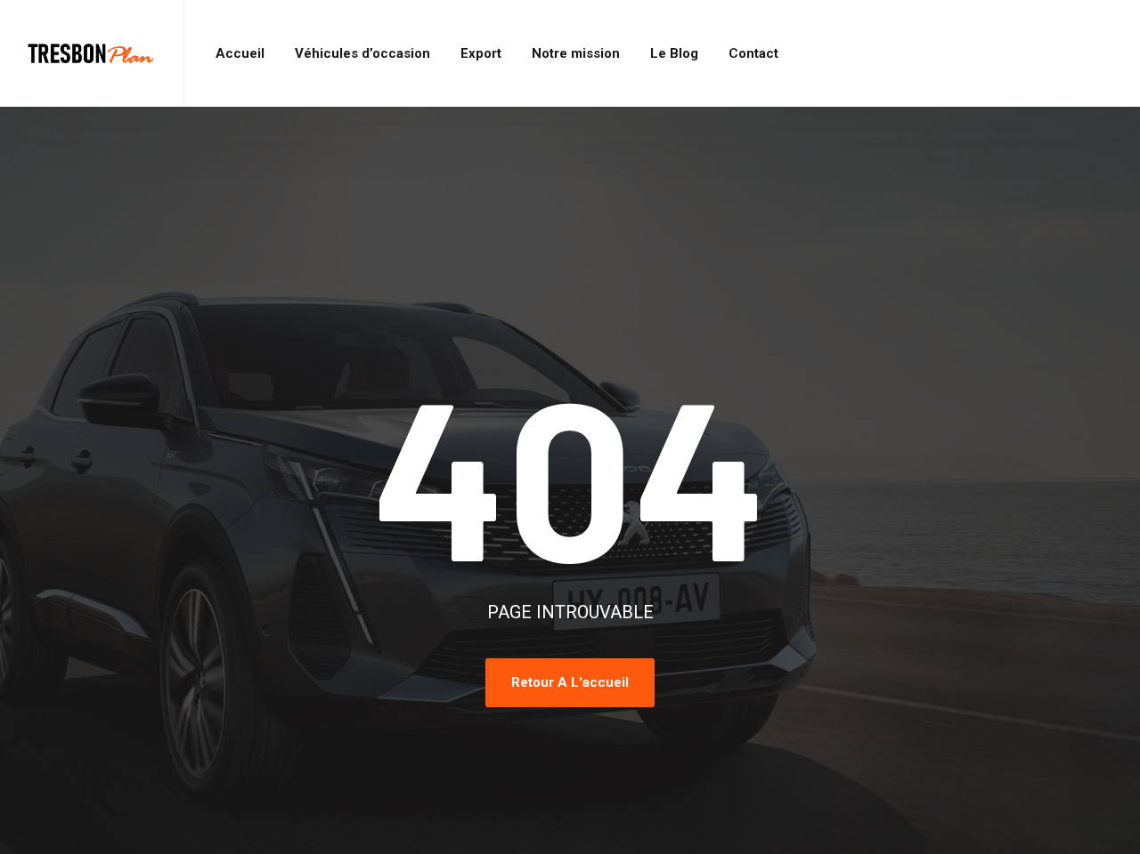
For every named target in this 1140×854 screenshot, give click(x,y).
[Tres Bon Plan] (91, 54)
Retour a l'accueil (570, 682)
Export (480, 53)
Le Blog (674, 53)
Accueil (240, 53)
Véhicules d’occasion (362, 53)
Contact (753, 53)
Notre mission (576, 53)
